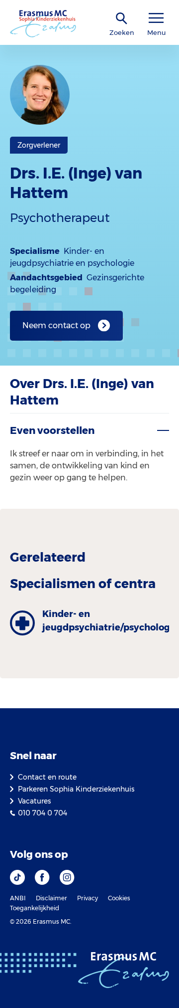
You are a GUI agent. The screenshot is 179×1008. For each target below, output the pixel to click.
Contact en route (47, 777)
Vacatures (34, 801)
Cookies (119, 898)
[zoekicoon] (121, 18)
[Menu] (156, 18)
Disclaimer (51, 898)
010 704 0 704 (42, 812)
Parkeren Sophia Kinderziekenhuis (76, 789)
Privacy (87, 898)
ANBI (18, 898)
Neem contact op (56, 325)
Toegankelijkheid (34, 908)
